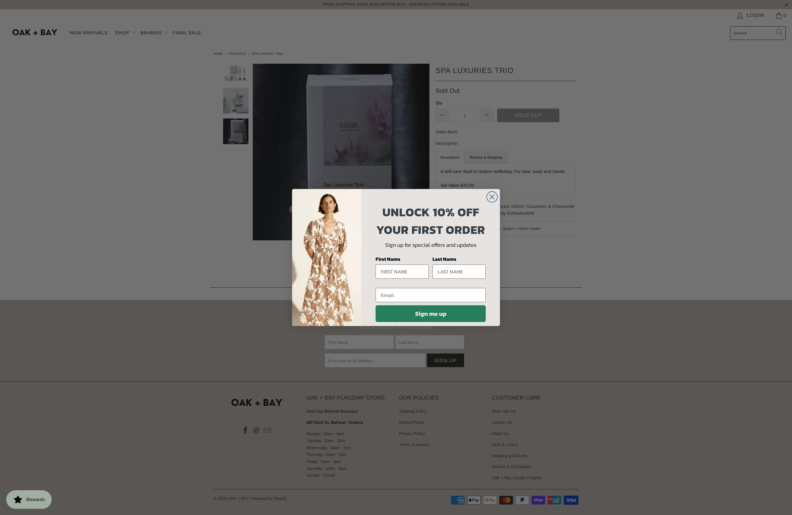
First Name (388, 259)
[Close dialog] (492, 196)
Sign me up (430, 313)
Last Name (444, 259)
